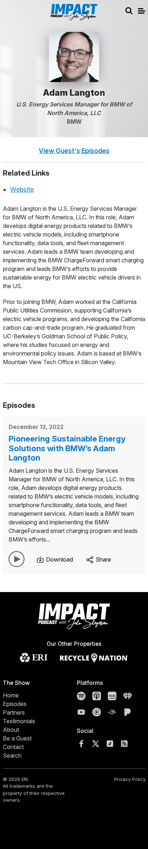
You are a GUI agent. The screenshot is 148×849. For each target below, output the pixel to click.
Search (12, 755)
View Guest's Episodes (74, 150)
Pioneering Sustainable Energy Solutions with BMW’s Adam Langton (67, 448)
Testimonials (19, 721)
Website (22, 189)
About (11, 729)
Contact (13, 746)
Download (59, 559)
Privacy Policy (129, 779)
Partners (14, 712)
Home (11, 695)
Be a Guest (17, 738)
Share (102, 559)
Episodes (15, 703)
